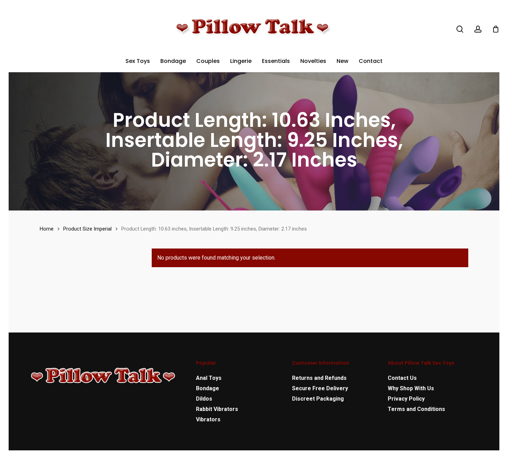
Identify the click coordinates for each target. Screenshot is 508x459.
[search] (460, 29)
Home (47, 229)
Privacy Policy (406, 398)
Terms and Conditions (416, 409)
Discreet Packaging (318, 398)
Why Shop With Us (411, 388)
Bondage (207, 388)
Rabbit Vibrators (217, 409)
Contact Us (402, 378)
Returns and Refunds (319, 378)
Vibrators (208, 419)
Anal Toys (209, 378)
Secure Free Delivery (320, 388)
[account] (478, 29)
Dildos (204, 398)
